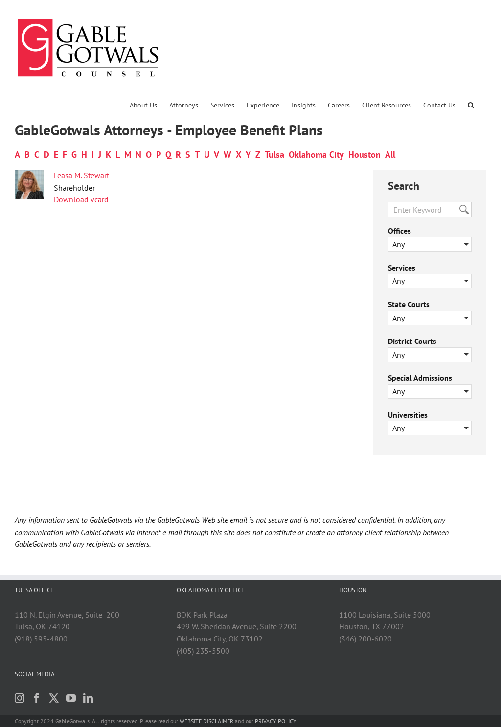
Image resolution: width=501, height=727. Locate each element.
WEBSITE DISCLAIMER (206, 721)
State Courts (409, 304)
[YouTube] (71, 698)
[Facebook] (37, 698)
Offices (399, 230)
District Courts (412, 341)
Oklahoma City (316, 154)
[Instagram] (19, 698)
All (390, 154)
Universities (408, 415)
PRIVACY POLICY (275, 721)
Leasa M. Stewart (81, 175)
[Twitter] (54, 698)
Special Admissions (420, 378)
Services (401, 268)
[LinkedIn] (88, 698)
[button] (471, 105)
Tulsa (274, 154)
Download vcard (81, 199)
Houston (364, 154)
